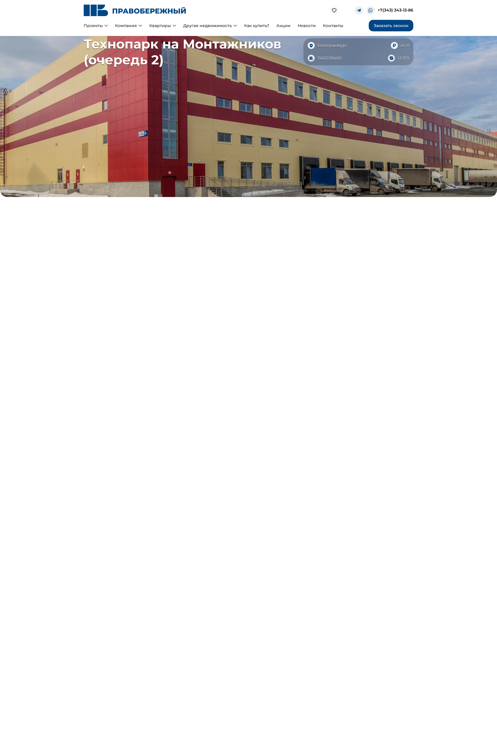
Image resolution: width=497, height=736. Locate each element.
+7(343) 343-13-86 (395, 10)
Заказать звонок (391, 25)
